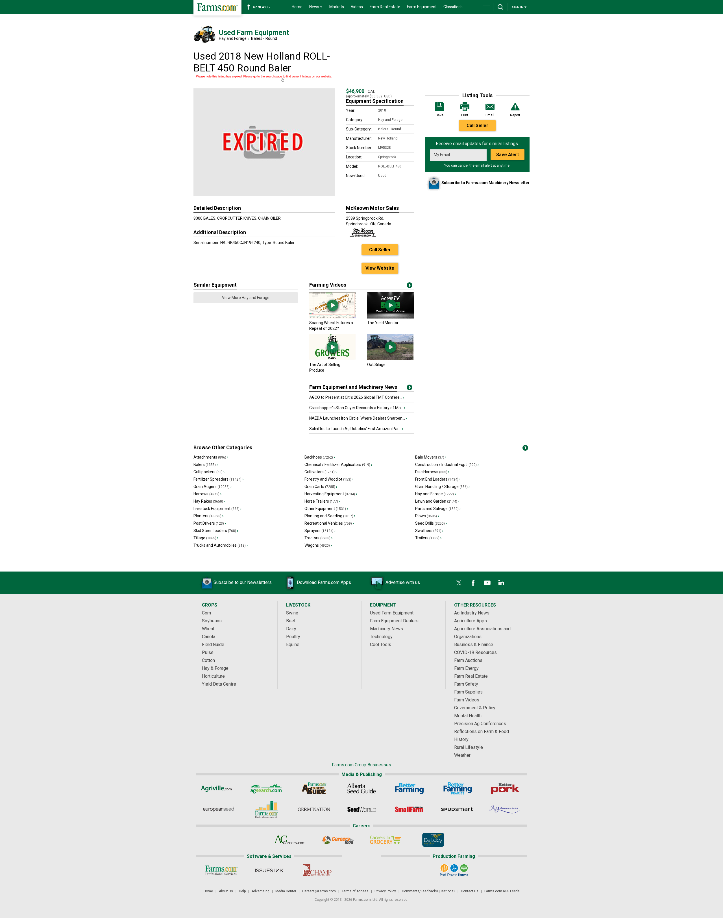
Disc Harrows (432, 472)
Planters (208, 516)
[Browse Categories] (525, 449)
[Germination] (314, 809)
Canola (208, 636)
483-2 (262, 7)
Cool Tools (380, 644)
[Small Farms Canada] (409, 809)
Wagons (318, 545)
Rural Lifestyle (468, 747)
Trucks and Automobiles (220, 545)
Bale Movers (430, 457)
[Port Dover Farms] (454, 870)
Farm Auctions (468, 660)
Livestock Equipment (217, 508)
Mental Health (468, 715)
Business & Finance (473, 644)
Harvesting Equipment (330, 494)
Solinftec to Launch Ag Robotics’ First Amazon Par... (356, 428)
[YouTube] (487, 582)
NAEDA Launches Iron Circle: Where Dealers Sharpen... (358, 418)
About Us (226, 891)
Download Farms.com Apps (324, 582)
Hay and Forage (233, 38)
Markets (336, 7)
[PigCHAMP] (316, 870)
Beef (291, 620)
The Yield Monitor (382, 322)
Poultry (293, 636)
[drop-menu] (486, 7)
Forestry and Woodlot (328, 479)
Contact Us (469, 891)
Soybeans (212, 620)
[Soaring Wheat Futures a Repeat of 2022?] (332, 317)
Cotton (208, 660)
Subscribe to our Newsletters (243, 582)
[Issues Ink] (269, 870)
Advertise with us (403, 582)
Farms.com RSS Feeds (502, 891)
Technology (381, 636)
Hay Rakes (209, 501)
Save (439, 115)
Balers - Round (264, 38)
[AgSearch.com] (266, 788)
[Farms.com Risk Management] (266, 809)
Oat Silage (376, 364)
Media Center (285, 891)
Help (242, 891)
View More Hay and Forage (245, 297)
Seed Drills (431, 523)
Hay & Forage (215, 668)
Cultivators (320, 472)
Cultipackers (209, 472)
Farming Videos (327, 285)
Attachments (210, 457)
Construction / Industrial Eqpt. (447, 464)
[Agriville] (218, 788)
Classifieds (453, 7)
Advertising (260, 891)
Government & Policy (474, 707)
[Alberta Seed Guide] (361, 788)
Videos (357, 7)
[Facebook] (473, 582)
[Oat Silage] (390, 359)
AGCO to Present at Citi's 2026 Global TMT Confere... (356, 397)
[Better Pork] (504, 788)
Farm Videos (466, 700)
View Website (379, 268)
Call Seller (477, 125)
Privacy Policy (385, 891)
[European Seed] (218, 809)
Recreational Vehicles (329, 523)
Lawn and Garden (437, 501)
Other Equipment (326, 508)
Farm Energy (466, 668)
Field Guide (213, 644)
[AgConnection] (504, 809)
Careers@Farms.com (319, 891)
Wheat (208, 628)
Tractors (318, 538)
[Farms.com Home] (217, 8)
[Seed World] (361, 809)
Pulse (208, 652)
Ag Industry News (471, 613)
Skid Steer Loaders (215, 530)
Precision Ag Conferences (480, 723)
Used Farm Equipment (391, 613)
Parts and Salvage (438, 508)
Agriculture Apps (470, 620)
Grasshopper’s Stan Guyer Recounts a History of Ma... (357, 407)
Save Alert (507, 154)
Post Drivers (209, 523)
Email (489, 115)
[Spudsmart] (457, 809)
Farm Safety (466, 684)
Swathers (429, 530)
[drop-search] (500, 7)
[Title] (409, 388)
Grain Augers (212, 486)
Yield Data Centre (219, 684)
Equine (292, 644)
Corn (206, 613)
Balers (205, 464)
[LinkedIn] (501, 582)
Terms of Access (355, 891)
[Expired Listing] (264, 78)
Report (515, 115)
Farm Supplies (468, 692)
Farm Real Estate (385, 7)
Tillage (205, 538)
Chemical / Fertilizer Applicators (338, 464)
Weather (462, 755)
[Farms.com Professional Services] (221, 870)
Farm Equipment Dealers (394, 620)
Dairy (291, 628)
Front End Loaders (437, 479)
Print (464, 115)
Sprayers (320, 530)
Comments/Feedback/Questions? (428, 891)
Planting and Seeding (329, 516)
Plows (427, 516)
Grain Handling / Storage (442, 486)
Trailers (428, 538)
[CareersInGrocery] (385, 839)
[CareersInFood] (337, 839)
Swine (292, 613)
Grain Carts (320, 486)
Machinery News (386, 628)
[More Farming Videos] (409, 286)
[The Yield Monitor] (390, 317)
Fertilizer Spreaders (218, 479)
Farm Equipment (422, 7)
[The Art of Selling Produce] (332, 359)
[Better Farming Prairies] (457, 788)
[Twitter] (459, 582)
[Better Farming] (409, 788)
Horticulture (213, 676)
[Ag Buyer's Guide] (314, 788)
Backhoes (319, 457)
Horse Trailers (322, 501)
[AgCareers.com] (290, 839)
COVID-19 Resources (475, 652)
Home (297, 7)
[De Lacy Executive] (433, 839)
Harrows (207, 494)
